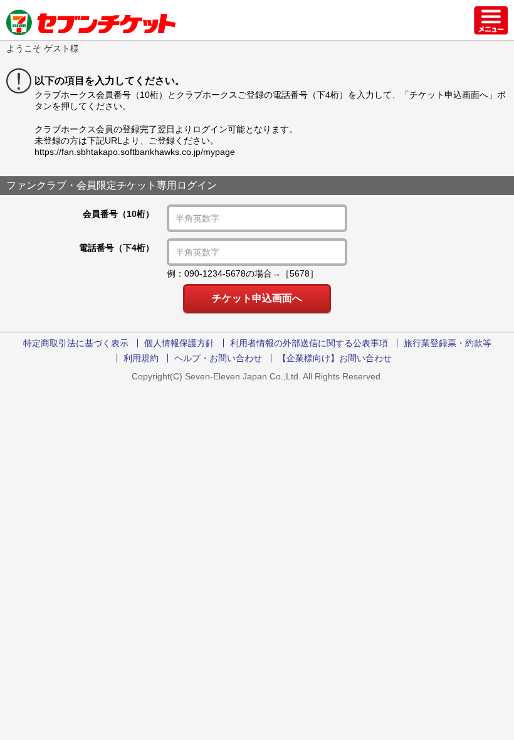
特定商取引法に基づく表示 (75, 343)
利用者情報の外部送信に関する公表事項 (309, 343)
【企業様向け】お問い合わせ (335, 358)
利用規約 (141, 358)
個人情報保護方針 (179, 343)
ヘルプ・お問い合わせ (218, 358)
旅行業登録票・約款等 (447, 343)
